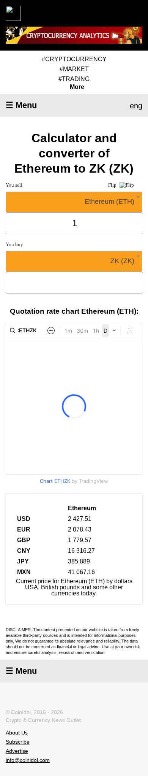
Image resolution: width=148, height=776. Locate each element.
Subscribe (18, 742)
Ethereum (82, 508)
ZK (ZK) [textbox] (122, 261)
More (77, 87)
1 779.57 (79, 540)
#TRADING (74, 79)
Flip (113, 185)
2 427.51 (79, 519)
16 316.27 (81, 550)
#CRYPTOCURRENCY (74, 59)
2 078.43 (79, 529)
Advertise (17, 751)
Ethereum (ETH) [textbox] (109, 201)
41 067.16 (81, 572)
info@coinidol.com (28, 760)
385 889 (79, 561)
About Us (17, 733)
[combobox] (74, 202)
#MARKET (74, 69)
